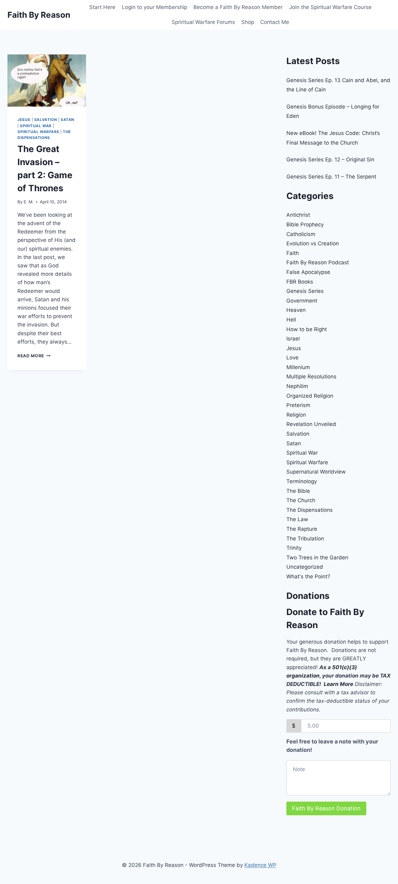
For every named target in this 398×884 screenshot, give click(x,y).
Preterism (298, 405)
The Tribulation (305, 538)
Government (301, 301)
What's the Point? (308, 576)
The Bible (298, 491)
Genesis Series (305, 291)
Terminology (301, 481)
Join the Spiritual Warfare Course (330, 7)
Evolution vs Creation (312, 243)
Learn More (338, 684)
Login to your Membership (154, 7)
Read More (34, 355)
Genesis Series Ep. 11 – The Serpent (331, 177)
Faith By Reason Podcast (317, 262)
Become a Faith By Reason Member (238, 7)
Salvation (45, 119)
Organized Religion (309, 396)
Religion (296, 415)
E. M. (29, 201)
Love (292, 357)
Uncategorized (304, 567)
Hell (291, 320)
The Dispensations (309, 510)
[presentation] (46, 80)
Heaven (296, 310)
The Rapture (301, 529)
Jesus (23, 119)
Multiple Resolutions (311, 376)
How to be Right (306, 329)
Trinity (294, 548)
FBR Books (299, 282)
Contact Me (274, 22)
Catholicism (300, 234)
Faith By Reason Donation (326, 808)
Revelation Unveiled (311, 424)
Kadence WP (260, 865)
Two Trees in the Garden (317, 557)
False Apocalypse (308, 272)
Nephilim (297, 386)
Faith (292, 253)
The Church (300, 500)
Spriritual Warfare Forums (203, 22)
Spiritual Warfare (38, 131)
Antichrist (298, 215)
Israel (293, 339)
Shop (247, 22)
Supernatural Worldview (316, 472)
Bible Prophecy (305, 224)
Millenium (298, 367)
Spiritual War (36, 125)
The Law (297, 519)
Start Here (102, 7)
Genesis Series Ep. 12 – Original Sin (330, 159)
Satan (67, 119)
